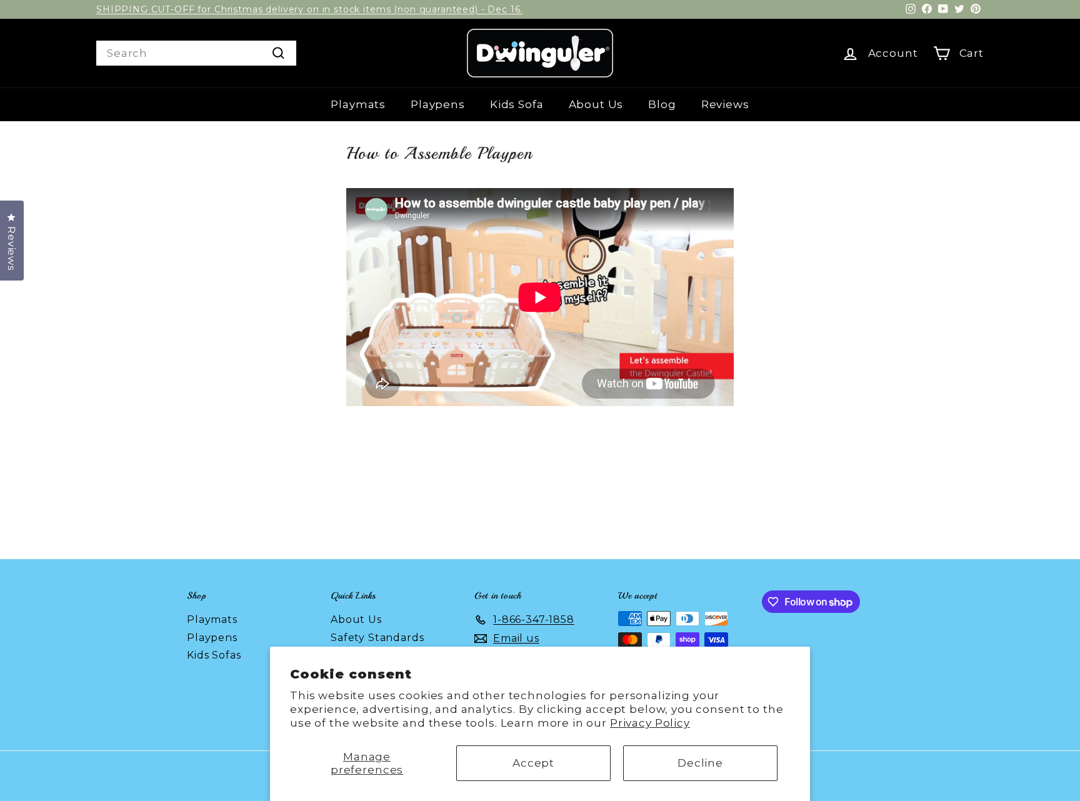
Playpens (438, 104)
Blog (662, 104)
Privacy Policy (650, 723)
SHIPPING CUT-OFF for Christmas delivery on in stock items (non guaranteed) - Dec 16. (309, 9)
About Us (596, 104)
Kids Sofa (517, 104)
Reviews (725, 104)
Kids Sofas (214, 655)
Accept (533, 763)
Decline (700, 763)
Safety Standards (377, 638)
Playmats (358, 104)
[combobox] (196, 53)
